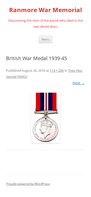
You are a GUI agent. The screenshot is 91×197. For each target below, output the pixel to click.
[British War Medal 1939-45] (45, 118)
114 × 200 (57, 70)
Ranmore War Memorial (45, 10)
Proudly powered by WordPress (28, 184)
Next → (79, 83)
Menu (45, 39)
